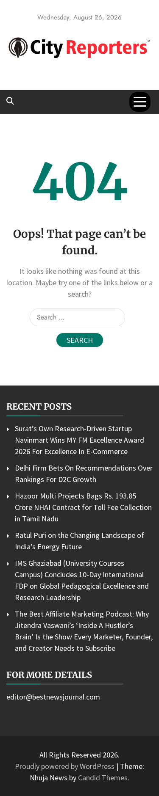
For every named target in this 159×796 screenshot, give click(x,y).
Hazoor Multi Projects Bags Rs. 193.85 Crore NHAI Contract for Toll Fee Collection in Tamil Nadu (83, 507)
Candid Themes (103, 777)
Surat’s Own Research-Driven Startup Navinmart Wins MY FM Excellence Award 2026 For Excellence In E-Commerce (79, 440)
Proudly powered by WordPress (65, 766)
